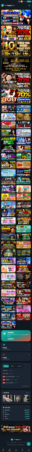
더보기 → (27, 392)
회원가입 (29, 1)
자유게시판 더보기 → (25, 386)
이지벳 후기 (5, 370)
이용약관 (7, 442)
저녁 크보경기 (5, 373)
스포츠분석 (19, 366)
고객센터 (24, 442)
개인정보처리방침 (13, 442)
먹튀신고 (12, 366)
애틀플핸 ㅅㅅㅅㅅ (9, 379)
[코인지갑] (22, 1)
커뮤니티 (6, 366)
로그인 (24, 1)
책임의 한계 (20, 442)
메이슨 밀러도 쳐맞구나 (10, 376)
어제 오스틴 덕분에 (9, 382)
